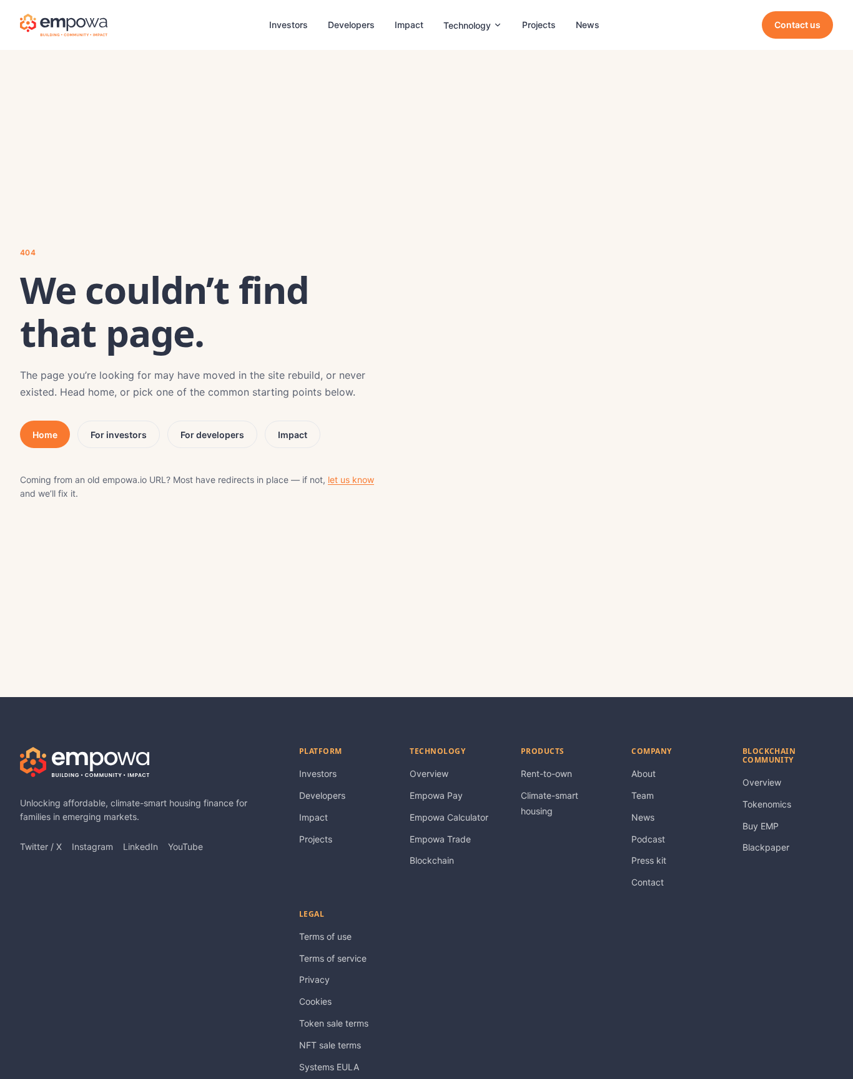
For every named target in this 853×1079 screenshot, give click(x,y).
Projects (539, 24)
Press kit (648, 860)
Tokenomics (766, 804)
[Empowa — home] (63, 25)
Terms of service (333, 958)
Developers (351, 24)
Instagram (92, 846)
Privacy (314, 979)
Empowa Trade (440, 839)
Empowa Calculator (449, 817)
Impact (409, 24)
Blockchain (432, 860)
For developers (212, 434)
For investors (119, 434)
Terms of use (325, 936)
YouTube (185, 846)
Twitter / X (41, 846)
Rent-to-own (546, 773)
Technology (467, 25)
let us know (351, 479)
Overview (429, 773)
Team (642, 795)
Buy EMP (760, 826)
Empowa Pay (436, 795)
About (643, 773)
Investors (288, 24)
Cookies (315, 1001)
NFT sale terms (330, 1045)
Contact (647, 882)
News (587, 24)
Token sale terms (333, 1023)
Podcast (648, 839)
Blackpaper (765, 847)
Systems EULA (329, 1067)
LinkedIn (140, 846)
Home (44, 434)
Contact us (797, 24)
